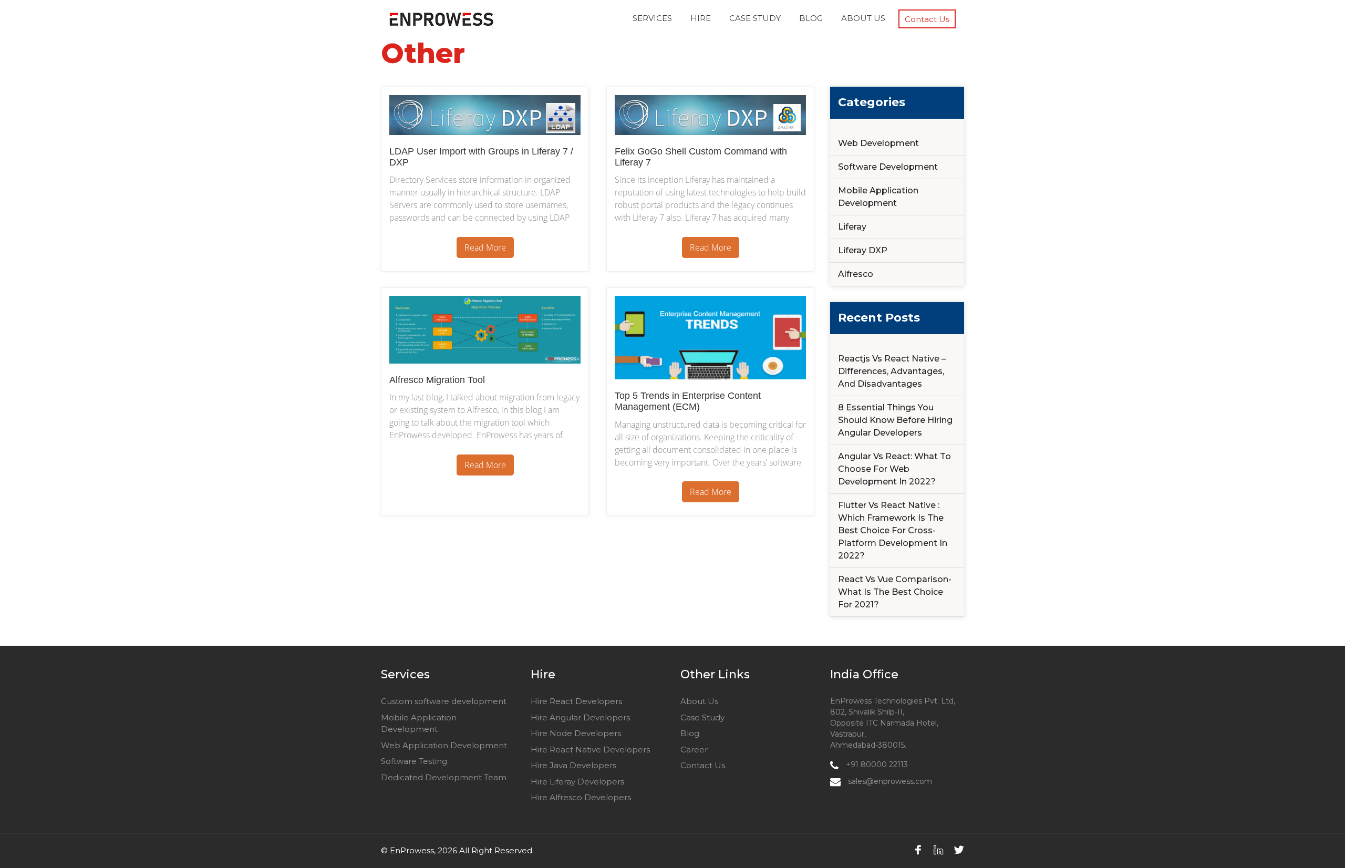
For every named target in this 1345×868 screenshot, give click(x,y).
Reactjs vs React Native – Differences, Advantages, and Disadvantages (892, 371)
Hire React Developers (576, 701)
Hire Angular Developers (580, 717)
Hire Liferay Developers (577, 782)
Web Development (878, 143)
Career (694, 750)
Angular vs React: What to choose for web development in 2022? (894, 469)
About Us (699, 701)
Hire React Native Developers (590, 750)
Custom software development (443, 701)
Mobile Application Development (878, 196)
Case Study (702, 717)
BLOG (811, 18)
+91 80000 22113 (876, 764)
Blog (689, 733)
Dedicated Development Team (443, 777)
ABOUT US (863, 18)
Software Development (888, 167)
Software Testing (414, 761)
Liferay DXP (862, 250)
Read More (485, 247)
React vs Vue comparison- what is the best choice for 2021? (894, 591)
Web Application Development (444, 745)
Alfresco (855, 274)
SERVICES (652, 18)
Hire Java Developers (573, 765)
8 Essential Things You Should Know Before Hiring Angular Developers (895, 420)
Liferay (852, 227)
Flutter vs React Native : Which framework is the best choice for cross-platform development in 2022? (892, 530)
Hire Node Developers (576, 733)
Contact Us (927, 19)
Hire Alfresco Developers (581, 797)
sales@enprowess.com (889, 781)
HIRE (700, 18)
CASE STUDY (755, 18)
